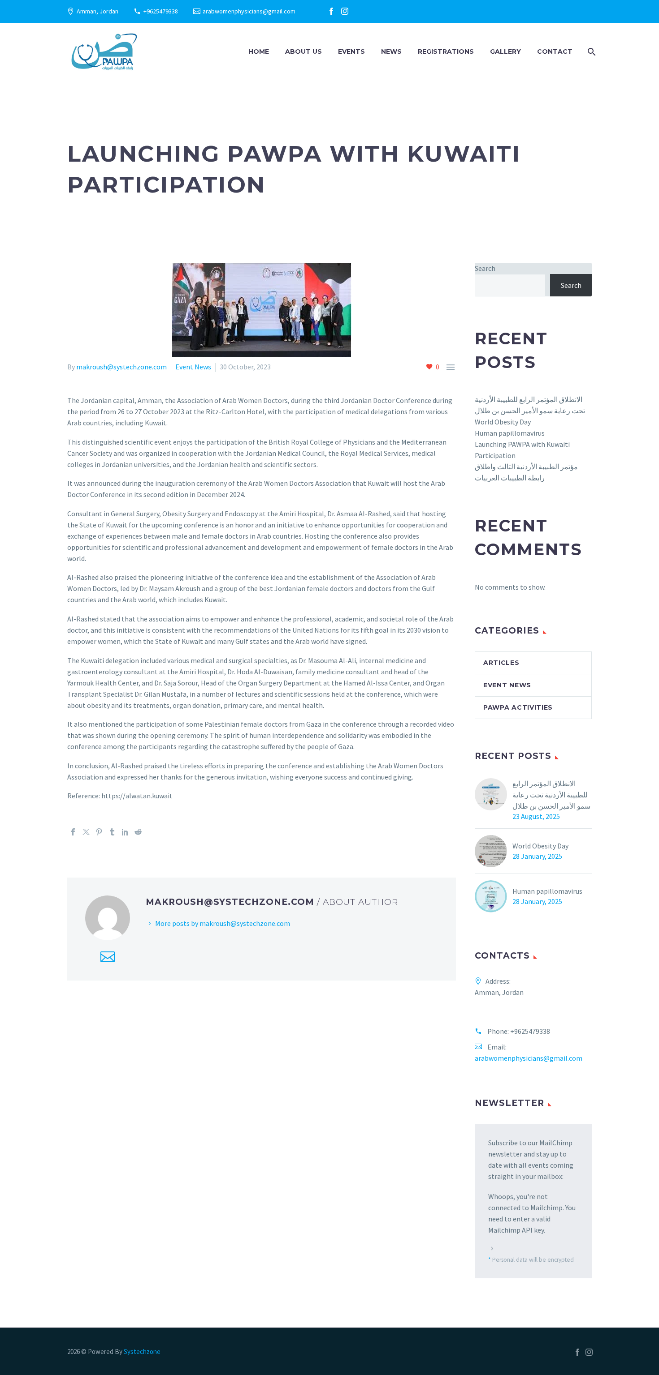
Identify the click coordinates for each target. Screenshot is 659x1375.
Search (485, 268)
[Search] (590, 51)
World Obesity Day (503, 421)
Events (351, 51)
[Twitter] (86, 831)
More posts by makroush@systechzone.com (222, 923)
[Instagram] (344, 11)
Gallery (505, 51)
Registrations (446, 51)
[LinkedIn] (125, 831)
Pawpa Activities (518, 707)
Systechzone (142, 1351)
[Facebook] (331, 11)
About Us (303, 51)
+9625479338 (160, 11)
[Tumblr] (112, 831)
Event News (193, 366)
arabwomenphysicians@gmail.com (249, 11)
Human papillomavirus (510, 432)
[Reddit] (138, 831)
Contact (554, 51)
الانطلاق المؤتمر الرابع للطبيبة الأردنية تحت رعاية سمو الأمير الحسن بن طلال (551, 794)
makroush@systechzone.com (121, 366)
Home (258, 51)
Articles (501, 663)
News (391, 51)
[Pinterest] (99, 831)
